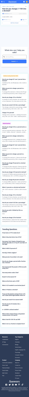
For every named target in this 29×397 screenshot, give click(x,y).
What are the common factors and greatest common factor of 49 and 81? (13, 314)
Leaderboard (5, 339)
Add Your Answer (15, 23)
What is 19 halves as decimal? (10, 289)
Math (8, 6)
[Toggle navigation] (2, 1)
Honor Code (5, 365)
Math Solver (5, 373)
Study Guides (5, 370)
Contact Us (17, 365)
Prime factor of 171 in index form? (11, 233)
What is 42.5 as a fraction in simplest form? (13, 324)
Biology (16, 344)
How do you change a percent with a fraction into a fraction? (14, 261)
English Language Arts (20, 349)
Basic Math (12, 6)
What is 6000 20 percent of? (9, 248)
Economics (17, 357)
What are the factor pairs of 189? (10, 281)
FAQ (3, 375)
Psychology (17, 352)
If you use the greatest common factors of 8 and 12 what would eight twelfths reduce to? (13, 294)
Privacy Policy (18, 370)
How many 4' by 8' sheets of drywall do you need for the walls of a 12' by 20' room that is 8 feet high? (14, 243)
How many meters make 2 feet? (10, 272)
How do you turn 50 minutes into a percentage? (11, 304)
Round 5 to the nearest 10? (9, 277)
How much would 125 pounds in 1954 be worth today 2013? (14, 267)
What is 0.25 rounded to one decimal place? (13, 285)
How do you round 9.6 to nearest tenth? (12, 299)
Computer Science (19, 355)
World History (18, 347)
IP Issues (17, 378)
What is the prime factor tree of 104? (11, 237)
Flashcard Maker (6, 368)
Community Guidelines (7, 362)
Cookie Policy (18, 375)
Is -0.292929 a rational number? (10, 309)
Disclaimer (17, 373)
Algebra (17, 339)
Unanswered (5, 344)
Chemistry (17, 342)
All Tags (4, 342)
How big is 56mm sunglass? (9, 252)
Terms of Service (19, 368)
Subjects (4, 6)
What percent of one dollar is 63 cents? (12, 257)
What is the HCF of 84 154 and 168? (11, 319)
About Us (17, 362)
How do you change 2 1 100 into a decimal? (14, 10)
